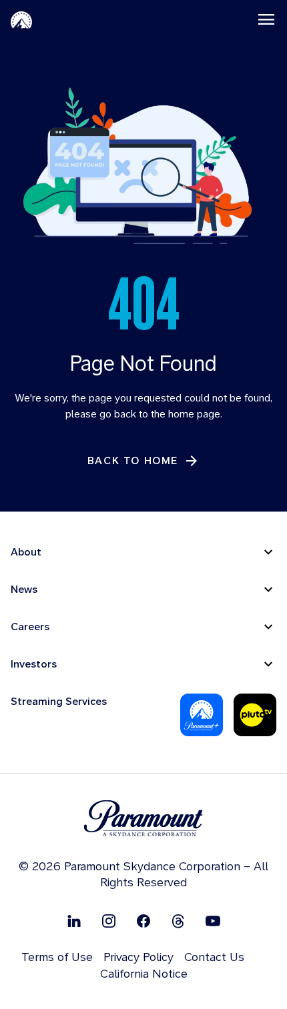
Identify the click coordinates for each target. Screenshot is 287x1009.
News (24, 589)
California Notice (144, 973)
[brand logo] (143, 818)
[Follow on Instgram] (109, 920)
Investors (34, 664)
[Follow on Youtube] (213, 920)
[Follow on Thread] (178, 920)
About (26, 552)
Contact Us (214, 957)
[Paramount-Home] (21, 19)
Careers (30, 626)
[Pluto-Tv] (255, 715)
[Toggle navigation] (266, 19)
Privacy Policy (138, 957)
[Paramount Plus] (201, 715)
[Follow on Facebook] (143, 920)
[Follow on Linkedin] (74, 920)
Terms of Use (57, 957)
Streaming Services (59, 701)
